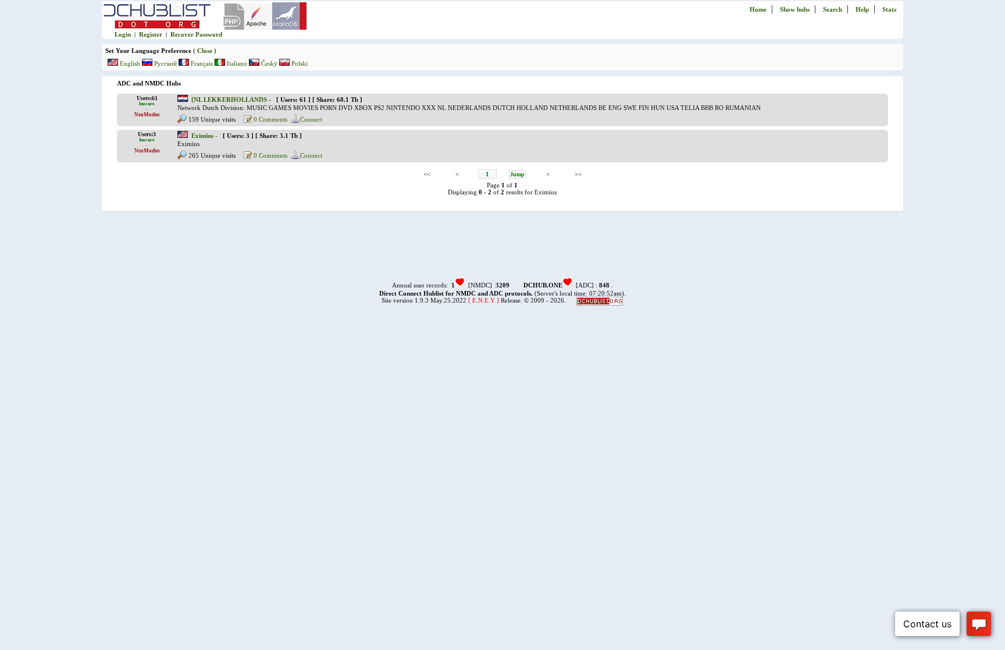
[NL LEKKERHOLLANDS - (232, 99)
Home (758, 9)
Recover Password (196, 34)
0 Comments (269, 119)
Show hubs (795, 9)
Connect (311, 119)
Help (862, 9)
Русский (165, 63)
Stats (889, 9)
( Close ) (203, 50)
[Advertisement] (502, 249)
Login (123, 34)
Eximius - (205, 135)
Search (832, 9)
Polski (299, 63)
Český (269, 63)
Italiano (237, 63)
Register (150, 34)
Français (202, 63)
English (130, 63)
